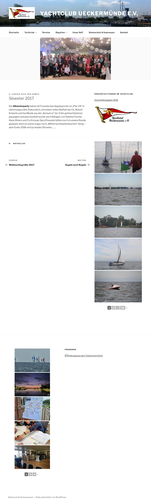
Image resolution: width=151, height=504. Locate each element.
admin (35, 94)
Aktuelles (19, 143)
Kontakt (124, 32)
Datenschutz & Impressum (102, 32)
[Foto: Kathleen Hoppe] (118, 157)
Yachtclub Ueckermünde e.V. (89, 13)
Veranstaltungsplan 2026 (106, 100)
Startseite (14, 32)
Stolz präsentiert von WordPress (51, 497)
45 (122, 308)
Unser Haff (78, 32)
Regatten (60, 32)
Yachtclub (29, 32)
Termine (46, 32)
